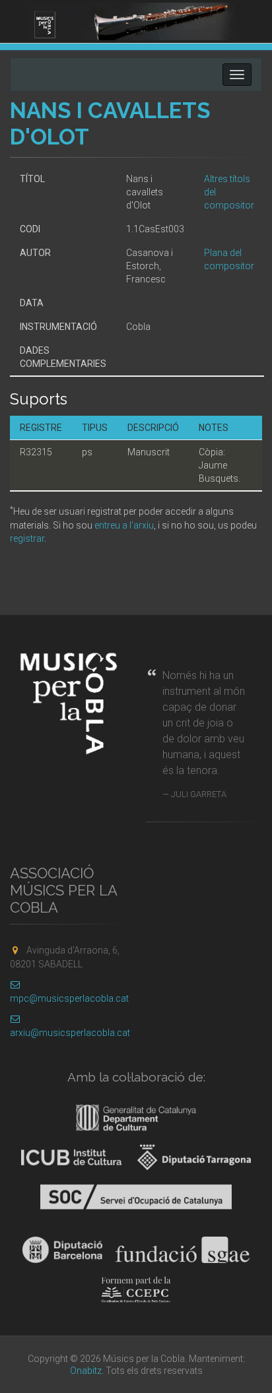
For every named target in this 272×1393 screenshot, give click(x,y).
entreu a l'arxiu (124, 525)
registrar (27, 538)
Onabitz (86, 1370)
